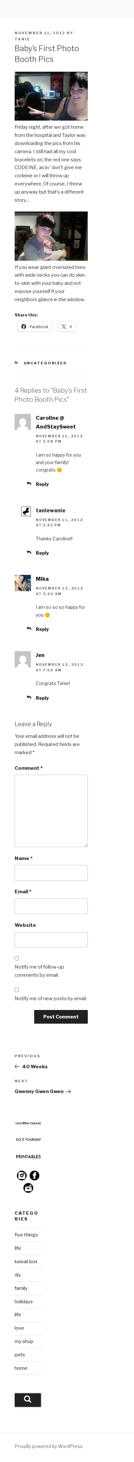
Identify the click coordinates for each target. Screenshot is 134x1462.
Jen (40, 655)
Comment (29, 768)
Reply (42, 484)
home (21, 1368)
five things (26, 1235)
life (18, 1248)
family (21, 1288)
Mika (42, 579)
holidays (24, 1302)
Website (25, 925)
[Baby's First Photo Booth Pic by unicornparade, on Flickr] (51, 119)
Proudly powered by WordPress (49, 1446)
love (19, 1328)
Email (23, 892)
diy (18, 1275)
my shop (24, 1341)
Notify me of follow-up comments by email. (39, 971)
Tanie (22, 39)
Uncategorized (45, 363)
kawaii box (26, 1262)
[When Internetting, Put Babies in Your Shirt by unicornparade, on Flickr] (51, 259)
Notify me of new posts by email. (51, 998)
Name (24, 858)
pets (20, 1355)
